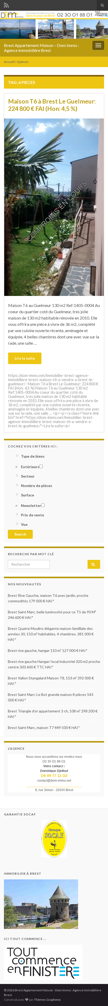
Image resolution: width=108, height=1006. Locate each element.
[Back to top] (96, 994)
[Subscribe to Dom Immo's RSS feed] (6, 4)
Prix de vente (32, 515)
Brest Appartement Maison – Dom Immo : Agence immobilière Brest (41, 48)
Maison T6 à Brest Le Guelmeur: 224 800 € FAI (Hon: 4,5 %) (52, 105)
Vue (24, 524)
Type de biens (33, 456)
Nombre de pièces (36, 486)
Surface (27, 495)
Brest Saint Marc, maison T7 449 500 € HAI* (44, 727)
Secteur (28, 476)
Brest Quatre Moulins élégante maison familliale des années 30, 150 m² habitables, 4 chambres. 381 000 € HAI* (51, 634)
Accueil (9, 62)
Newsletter (31, 505)
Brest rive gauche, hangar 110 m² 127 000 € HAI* (48, 650)
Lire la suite (25, 358)
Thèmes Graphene (47, 1000)
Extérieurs (30, 467)
